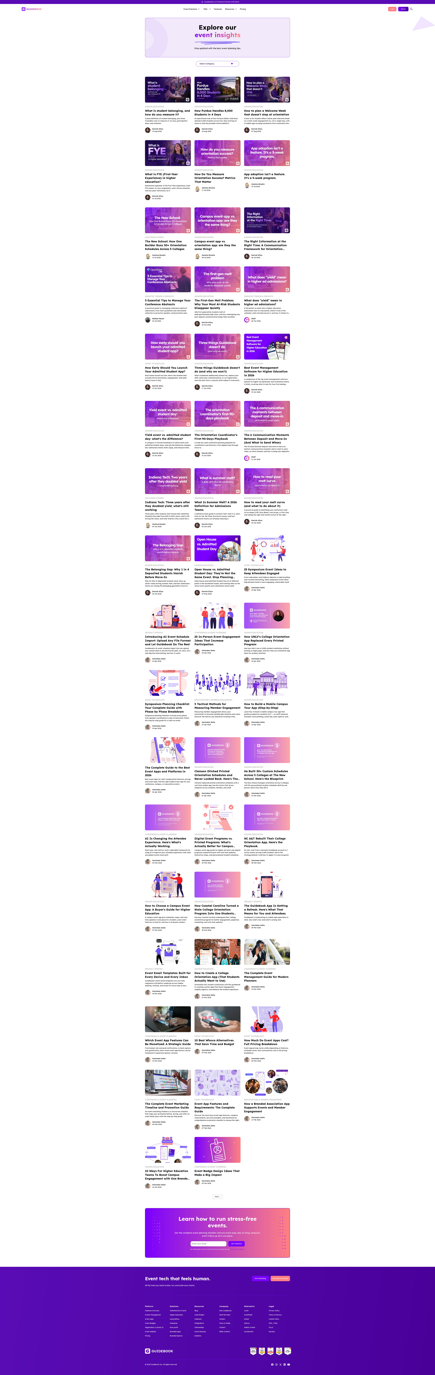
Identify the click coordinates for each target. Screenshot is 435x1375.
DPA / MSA (273, 1323)
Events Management (153, 1315)
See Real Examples (280, 1278)
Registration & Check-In (154, 1327)
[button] (192, 9)
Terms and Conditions (237, 1249)
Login (392, 9)
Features (218, 9)
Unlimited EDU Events (178, 1311)
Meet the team (224, 1315)
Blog (196, 1311)
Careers (222, 1319)
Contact (222, 1327)
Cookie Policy (274, 1319)
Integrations (199, 1323)
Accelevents (248, 1332)
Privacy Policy (274, 1311)
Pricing (243, 9)
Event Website (150, 1332)
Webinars (198, 1319)
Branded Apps (175, 1332)
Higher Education (176, 1315)
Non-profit (174, 1327)
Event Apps (149, 1319)
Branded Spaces (176, 1336)
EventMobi (248, 1315)
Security (272, 1332)
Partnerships (199, 1327)
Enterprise (173, 1323)
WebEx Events (249, 1327)
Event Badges (150, 1323)
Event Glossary (200, 1332)
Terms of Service (275, 1315)
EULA (271, 1327)
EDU (205, 9)
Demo (403, 9)
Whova (247, 1323)
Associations (174, 1319)
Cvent (246, 1311)
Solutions (198, 1336)
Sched (246, 1319)
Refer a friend (224, 1332)
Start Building (260, 1278)
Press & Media (224, 1323)
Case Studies (199, 1315)
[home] (63, 9)
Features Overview (152, 1311)
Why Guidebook (225, 1311)
